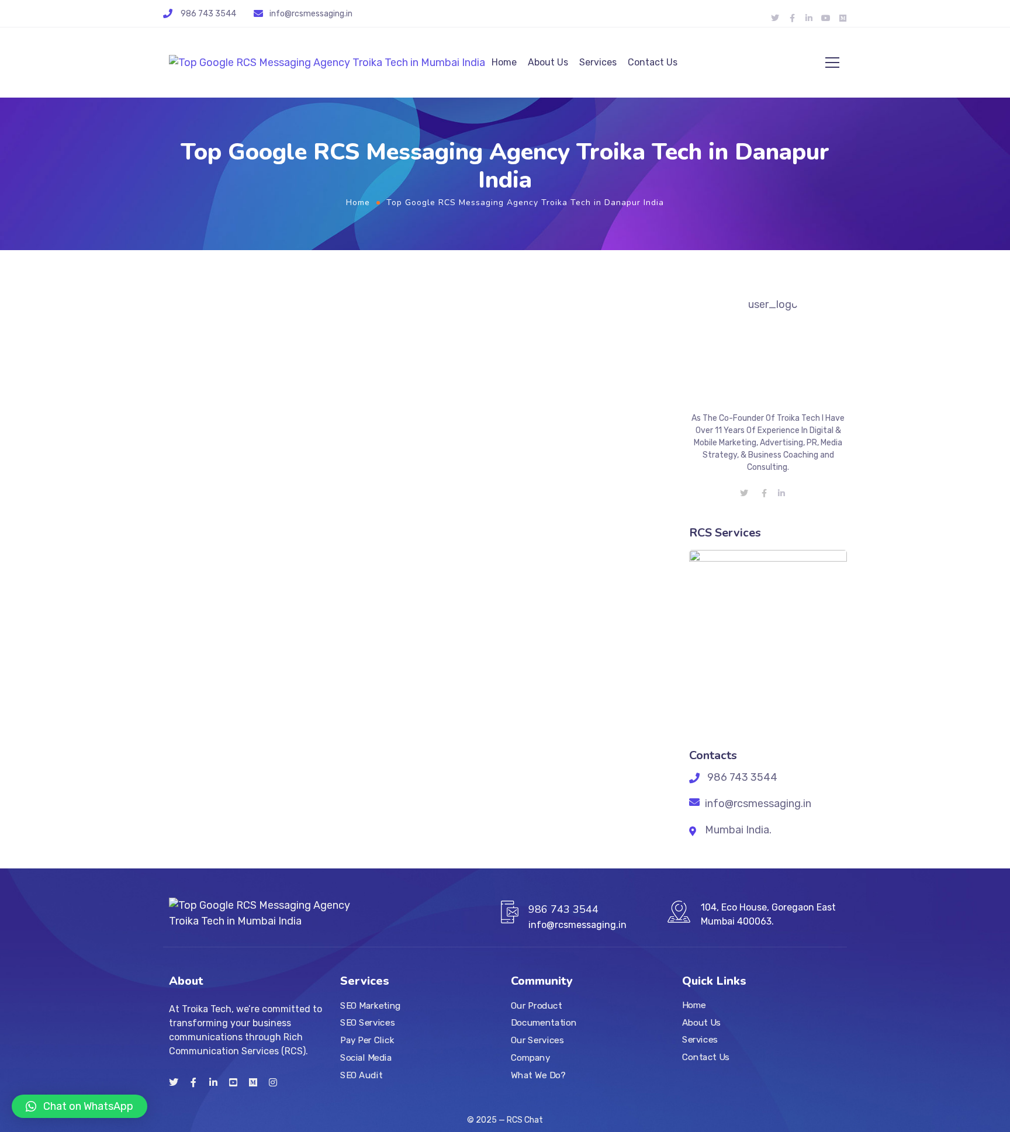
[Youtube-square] (233, 1082)
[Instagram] (273, 1082)
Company (530, 1058)
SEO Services (367, 1023)
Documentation (543, 1023)
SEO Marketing (370, 1006)
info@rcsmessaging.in (310, 14)
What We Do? (538, 1075)
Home (504, 62)
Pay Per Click (367, 1040)
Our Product (536, 1006)
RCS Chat (525, 1120)
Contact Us (652, 62)
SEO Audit (361, 1075)
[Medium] (843, 18)
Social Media (366, 1058)
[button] (79, 1106)
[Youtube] (826, 18)
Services (598, 62)
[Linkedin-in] (809, 18)
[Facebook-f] (792, 18)
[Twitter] (775, 18)
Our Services (537, 1040)
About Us (548, 62)
